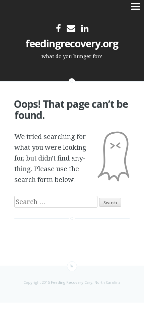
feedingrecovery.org (71, 43)
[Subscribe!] (72, 266)
